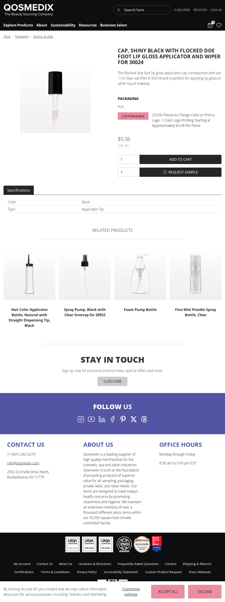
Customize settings (131, 592)
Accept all (168, 591)
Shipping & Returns (197, 564)
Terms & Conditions (55, 572)
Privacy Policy (87, 572)
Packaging (22, 36)
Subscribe (112, 381)
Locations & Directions (94, 564)
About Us (65, 564)
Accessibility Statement (121, 572)
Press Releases (200, 572)
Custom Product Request (163, 572)
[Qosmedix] (29, 10)
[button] (216, 10)
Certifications (24, 572)
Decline (205, 591)
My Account (22, 564)
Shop (7, 36)
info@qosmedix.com (23, 463)
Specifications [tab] (18, 190)
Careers (170, 564)
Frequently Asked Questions (138, 564)
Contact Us (45, 564)
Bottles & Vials (43, 36)
